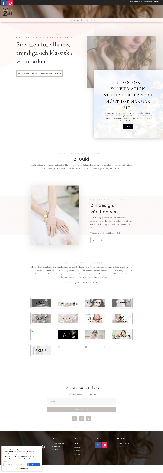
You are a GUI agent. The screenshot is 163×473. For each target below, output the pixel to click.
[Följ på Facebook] (4, 3)
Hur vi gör (98, 240)
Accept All (34, 464)
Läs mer (128, 126)
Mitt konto (156, 1)
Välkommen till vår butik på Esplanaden (39, 73)
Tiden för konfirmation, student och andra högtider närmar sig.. (128, 95)
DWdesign (88, 469)
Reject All (21, 464)
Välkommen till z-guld (135, 1)
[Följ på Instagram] (10, 3)
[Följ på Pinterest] (81, 418)
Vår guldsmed (148, 1)
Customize (9, 464)
